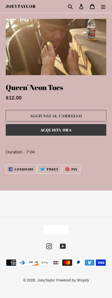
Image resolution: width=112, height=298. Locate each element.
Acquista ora (56, 130)
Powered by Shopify (72, 280)
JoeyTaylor (21, 6)
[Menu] (103, 7)
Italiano (54, 230)
